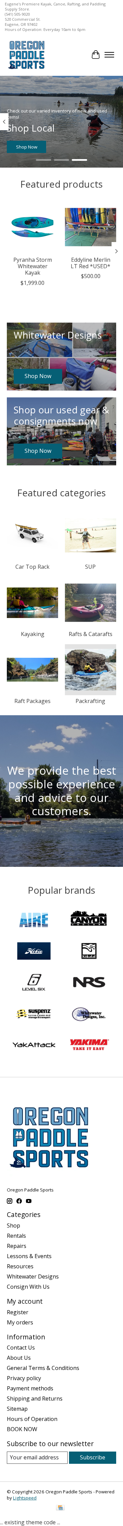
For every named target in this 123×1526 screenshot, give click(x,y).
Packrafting (90, 701)
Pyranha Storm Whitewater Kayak (32, 266)
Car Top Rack (32, 566)
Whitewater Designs (33, 1276)
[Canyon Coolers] (89, 920)
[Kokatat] (89, 951)
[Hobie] (33, 951)
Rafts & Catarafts (90, 634)
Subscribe (92, 1457)
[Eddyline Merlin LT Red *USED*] (90, 227)
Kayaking (32, 634)
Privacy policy (24, 1378)
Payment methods (30, 1388)
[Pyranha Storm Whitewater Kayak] (32, 227)
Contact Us (21, 1347)
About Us (19, 1357)
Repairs (16, 1246)
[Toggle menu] (109, 55)
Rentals (16, 1235)
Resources (20, 1266)
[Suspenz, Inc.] (33, 1014)
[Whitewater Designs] (89, 1014)
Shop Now (26, 147)
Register (17, 1312)
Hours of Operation (32, 1419)
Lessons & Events (29, 1256)
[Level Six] (33, 983)
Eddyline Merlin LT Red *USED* (90, 263)
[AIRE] (33, 920)
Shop (13, 1225)
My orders (20, 1322)
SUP (90, 566)
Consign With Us (28, 1286)
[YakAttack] (33, 1045)
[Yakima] (89, 1045)
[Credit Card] (60, 1508)
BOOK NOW (22, 1429)
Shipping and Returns (35, 1398)
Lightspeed (25, 1498)
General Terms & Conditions (43, 1368)
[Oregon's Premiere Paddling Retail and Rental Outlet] (26, 54)
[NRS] (89, 983)
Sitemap (17, 1408)
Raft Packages (32, 701)
